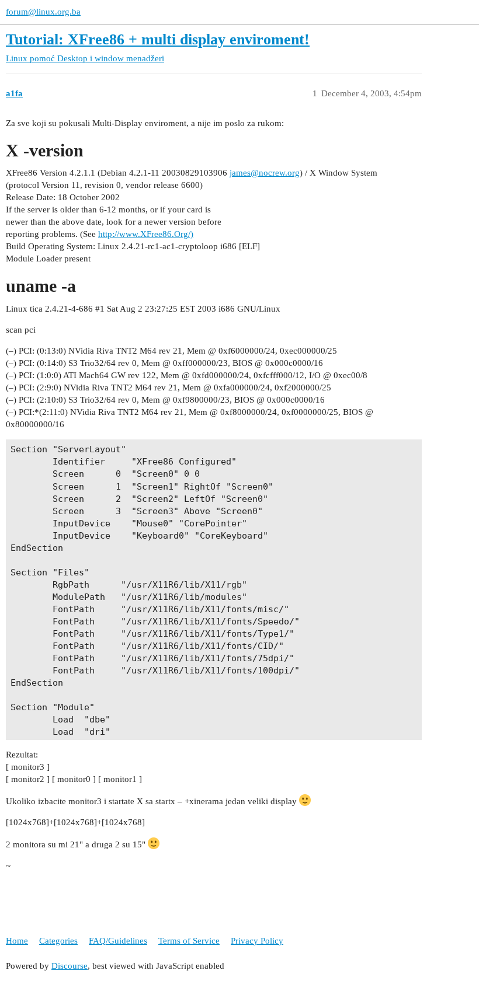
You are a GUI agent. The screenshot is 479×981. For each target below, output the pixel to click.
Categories (58, 940)
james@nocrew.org (265, 172)
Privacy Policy (257, 940)
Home (17, 940)
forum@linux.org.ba (43, 11)
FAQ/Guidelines (118, 940)
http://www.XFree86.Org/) (145, 234)
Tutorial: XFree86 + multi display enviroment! (158, 39)
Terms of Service (189, 940)
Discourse (69, 965)
